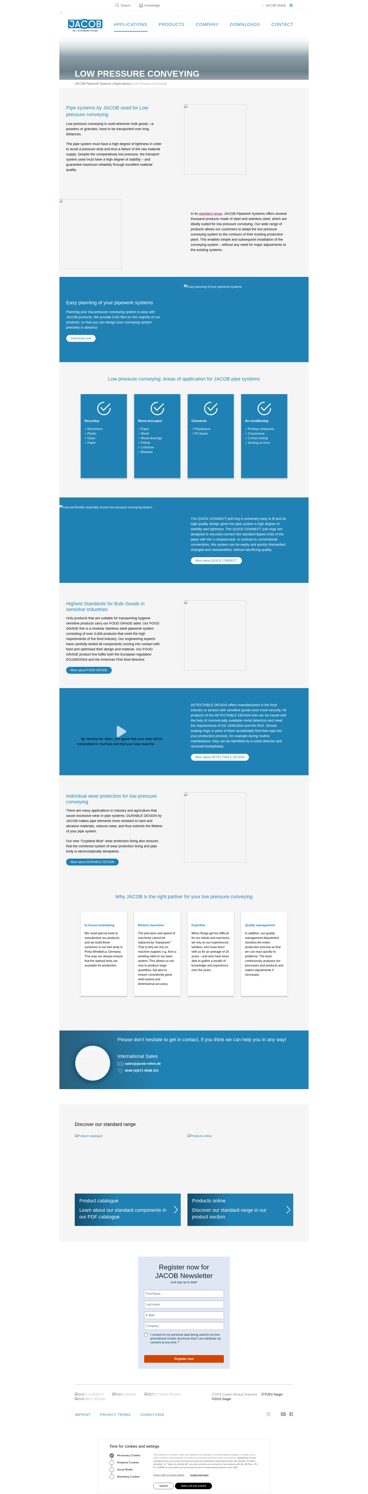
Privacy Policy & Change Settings (168, 1475)
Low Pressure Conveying (149, 83)
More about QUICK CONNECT (216, 560)
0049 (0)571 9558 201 (142, 1070)
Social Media (124, 1469)
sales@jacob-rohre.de (143, 1064)
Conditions (152, 1415)
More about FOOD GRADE (89, 670)
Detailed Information (199, 1475)
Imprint (82, 1415)
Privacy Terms (115, 1415)
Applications (121, 83)
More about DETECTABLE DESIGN (220, 757)
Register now (184, 1358)
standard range (210, 214)
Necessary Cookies (128, 1455)
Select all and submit (193, 1485)
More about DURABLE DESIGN (92, 862)
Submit (163, 1485)
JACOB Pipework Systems (93, 83)
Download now (81, 338)
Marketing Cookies (128, 1476)
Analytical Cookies (127, 1462)
